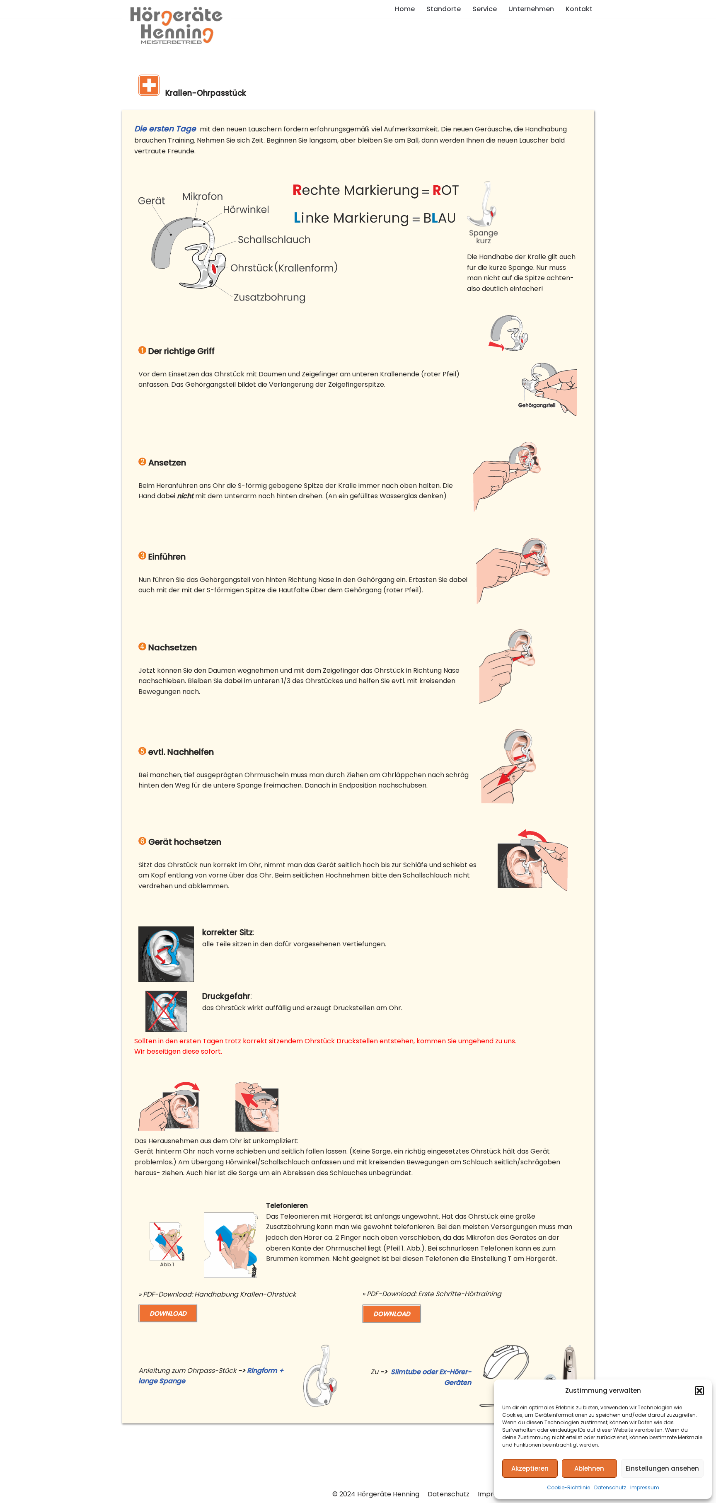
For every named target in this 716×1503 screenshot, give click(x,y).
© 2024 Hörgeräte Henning (375, 1494)
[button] (699, 1391)
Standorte (443, 9)
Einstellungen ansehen (662, 1468)
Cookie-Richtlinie (568, 1487)
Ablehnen (589, 1468)
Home (405, 9)
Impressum (644, 1487)
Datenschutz (610, 1487)
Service (484, 9)
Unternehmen (531, 9)
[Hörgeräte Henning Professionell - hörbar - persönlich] (176, 29)
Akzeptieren (530, 1468)
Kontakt (579, 9)
